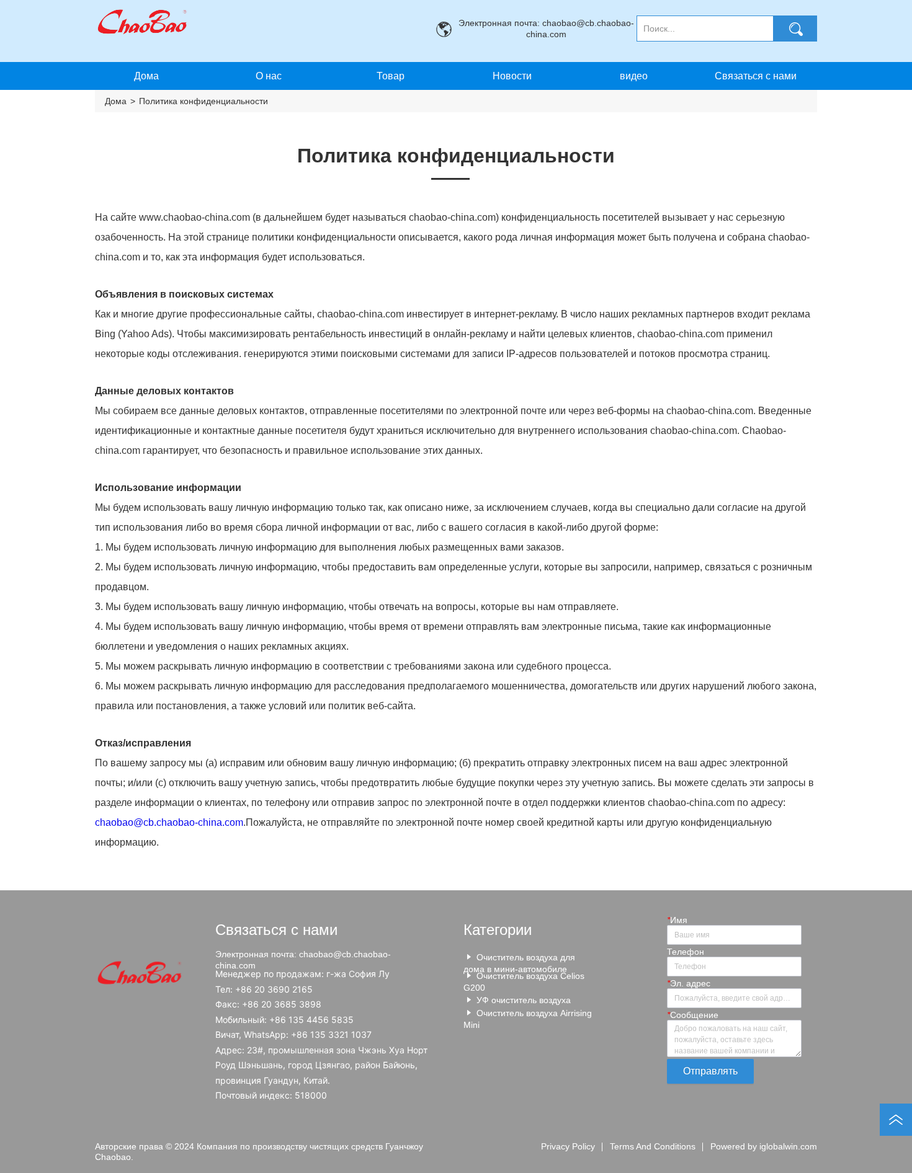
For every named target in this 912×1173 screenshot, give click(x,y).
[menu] (451, 76)
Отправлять (710, 1071)
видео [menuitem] (634, 76)
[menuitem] (390, 76)
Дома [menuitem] (146, 76)
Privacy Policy (568, 1146)
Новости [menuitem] (512, 76)
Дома (116, 101)
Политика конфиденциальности (203, 101)
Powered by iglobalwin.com (763, 1146)
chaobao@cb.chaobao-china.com (169, 822)
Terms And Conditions (652, 1146)
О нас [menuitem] (269, 76)
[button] (390, 76)
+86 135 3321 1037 (331, 1034)
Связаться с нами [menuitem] (756, 76)
